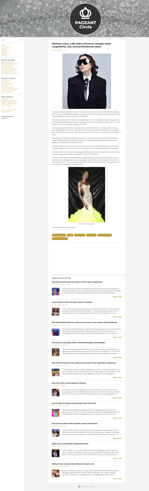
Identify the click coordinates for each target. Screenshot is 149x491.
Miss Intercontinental (8, 90)
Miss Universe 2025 (7, 62)
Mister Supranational (8, 104)
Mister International (8, 100)
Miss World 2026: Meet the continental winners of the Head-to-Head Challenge (84, 322)
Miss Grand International (9, 88)
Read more (117, 297)
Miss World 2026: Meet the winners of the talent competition (77, 282)
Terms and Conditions (8, 110)
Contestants (5, 47)
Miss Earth (4, 85)
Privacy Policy (6, 111)
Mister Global (6, 105)
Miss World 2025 (7, 65)
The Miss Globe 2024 (8, 72)
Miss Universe (91, 235)
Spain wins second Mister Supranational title (70, 444)
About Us (4, 53)
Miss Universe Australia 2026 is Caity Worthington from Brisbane (78, 343)
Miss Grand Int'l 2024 (8, 70)
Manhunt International (9, 102)
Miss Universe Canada (60, 238)
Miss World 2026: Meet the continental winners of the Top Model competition (84, 363)
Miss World (5, 82)
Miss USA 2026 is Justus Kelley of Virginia (69, 383)
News (3, 45)
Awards (3, 52)
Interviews (5, 50)
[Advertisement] (87, 258)
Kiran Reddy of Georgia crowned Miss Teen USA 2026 (74, 403)
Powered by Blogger (87, 486)
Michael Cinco (79, 235)
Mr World (4, 99)
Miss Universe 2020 (104, 235)
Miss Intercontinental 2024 (10, 73)
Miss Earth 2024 (6, 67)
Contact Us (5, 55)
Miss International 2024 (9, 68)
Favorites (4, 48)
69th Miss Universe (59, 235)
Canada (70, 235)
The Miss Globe (6, 92)
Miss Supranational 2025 (9, 64)
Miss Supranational (7, 87)
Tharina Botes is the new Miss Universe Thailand (72, 302)
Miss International (7, 84)
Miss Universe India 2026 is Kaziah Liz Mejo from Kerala (74, 423)
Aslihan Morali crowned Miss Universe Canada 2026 (73, 464)
